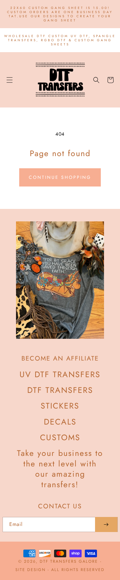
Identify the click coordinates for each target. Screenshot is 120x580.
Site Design (30, 570)
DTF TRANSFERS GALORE (69, 561)
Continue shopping (60, 177)
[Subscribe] (106, 524)
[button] (10, 80)
